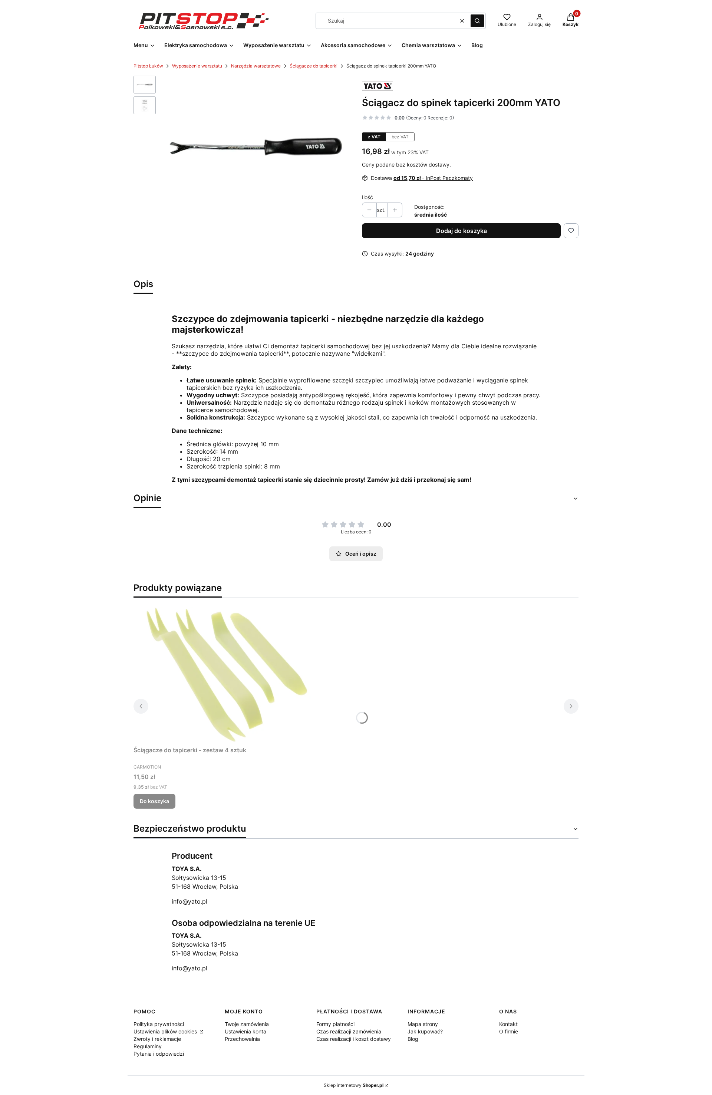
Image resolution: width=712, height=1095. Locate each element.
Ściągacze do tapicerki (313, 66)
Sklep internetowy (353, 1085)
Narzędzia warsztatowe (256, 66)
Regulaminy (148, 1046)
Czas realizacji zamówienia (348, 1031)
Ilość (367, 197)
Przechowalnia (242, 1039)
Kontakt (508, 1024)
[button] (477, 20)
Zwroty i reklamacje (157, 1039)
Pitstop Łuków (148, 66)
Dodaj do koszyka (461, 230)
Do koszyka (154, 801)
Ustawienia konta (245, 1031)
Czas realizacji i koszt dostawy (353, 1039)
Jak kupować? (425, 1031)
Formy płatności (335, 1024)
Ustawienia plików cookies (166, 1031)
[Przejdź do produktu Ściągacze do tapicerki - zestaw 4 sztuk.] (226, 673)
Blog (413, 1039)
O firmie (508, 1031)
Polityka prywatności (159, 1024)
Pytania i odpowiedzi (159, 1053)
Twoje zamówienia (247, 1024)
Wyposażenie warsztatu (197, 66)
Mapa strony (423, 1024)
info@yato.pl (189, 901)
